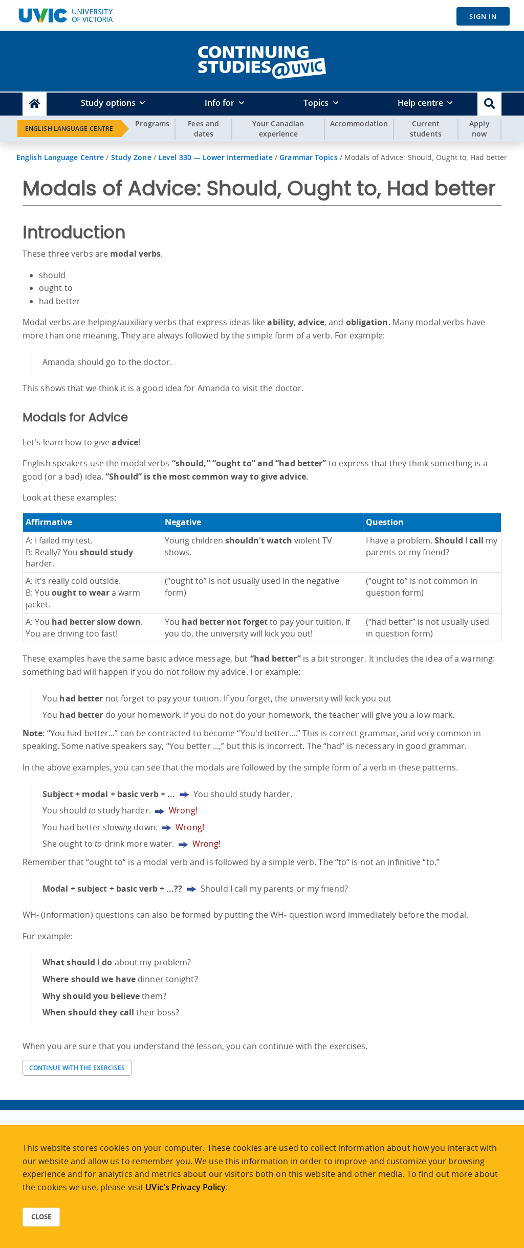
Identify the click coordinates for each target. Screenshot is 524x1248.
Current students (426, 129)
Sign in (483, 16)
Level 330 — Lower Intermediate (215, 157)
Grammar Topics (308, 157)
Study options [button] (108, 102)
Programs (152, 123)
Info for (220, 102)
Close (41, 1216)
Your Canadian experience (278, 129)
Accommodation (359, 123)
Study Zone (131, 157)
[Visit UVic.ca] (65, 15)
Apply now (479, 129)
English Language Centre (69, 128)
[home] (262, 60)
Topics (316, 102)
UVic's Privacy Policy (185, 1187)
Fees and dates (203, 129)
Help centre (420, 102)
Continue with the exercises (77, 1067)
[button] (489, 104)
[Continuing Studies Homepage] (35, 104)
